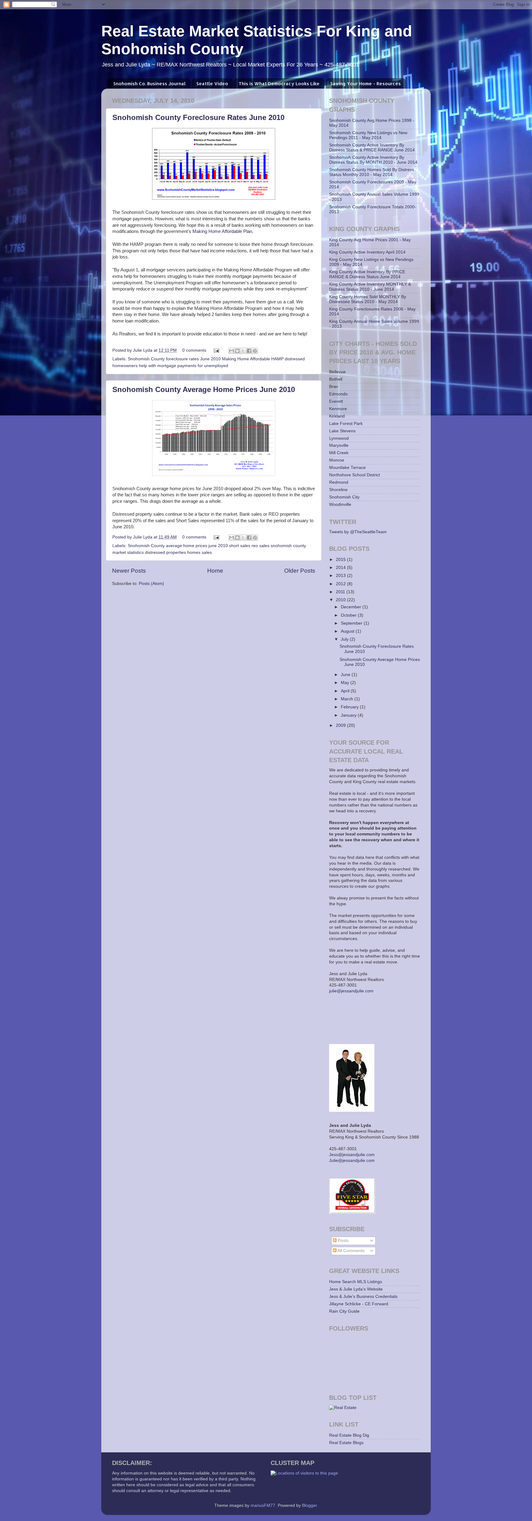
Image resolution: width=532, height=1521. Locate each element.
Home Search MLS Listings (355, 1281)
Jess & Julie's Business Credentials (363, 1296)
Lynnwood (339, 438)
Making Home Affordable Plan (222, 231)
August (348, 631)
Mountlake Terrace (347, 467)
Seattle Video (212, 83)
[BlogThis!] (237, 351)
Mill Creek (339, 452)
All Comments (351, 1250)
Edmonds (338, 394)
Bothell (335, 379)
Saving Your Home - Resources (365, 83)
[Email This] (231, 351)
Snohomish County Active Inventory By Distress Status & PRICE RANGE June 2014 (372, 147)
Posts (343, 1240)
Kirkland (337, 416)
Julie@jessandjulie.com (352, 1160)
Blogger (309, 1505)
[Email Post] (216, 350)
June (346, 674)
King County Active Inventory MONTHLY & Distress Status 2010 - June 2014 (370, 286)
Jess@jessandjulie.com (352, 1154)
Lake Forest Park (346, 423)
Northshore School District (354, 475)
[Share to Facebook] (249, 351)
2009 (341, 725)
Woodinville (340, 504)
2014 (341, 567)
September (352, 623)
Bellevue (337, 372)
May (345, 682)
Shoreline (338, 489)
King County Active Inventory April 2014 (367, 252)
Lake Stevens (342, 431)
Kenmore (338, 408)
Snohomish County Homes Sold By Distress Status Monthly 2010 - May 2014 (371, 172)
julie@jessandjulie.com (351, 991)
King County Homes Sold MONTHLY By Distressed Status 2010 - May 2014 (367, 299)
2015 (341, 559)
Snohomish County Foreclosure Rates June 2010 (198, 117)
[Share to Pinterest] (255, 351)
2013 (341, 575)
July (345, 639)
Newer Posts (129, 570)
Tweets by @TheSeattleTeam (358, 532)
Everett (336, 401)
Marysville (339, 445)
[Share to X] (243, 351)
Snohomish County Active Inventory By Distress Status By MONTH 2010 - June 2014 (373, 160)
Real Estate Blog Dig (349, 1435)
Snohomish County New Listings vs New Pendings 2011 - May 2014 (368, 135)
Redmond (338, 482)
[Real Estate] (343, 1407)
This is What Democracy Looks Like (279, 83)
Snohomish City (344, 497)
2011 (341, 592)
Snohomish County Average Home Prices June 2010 (203, 389)
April (346, 691)
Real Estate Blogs (346, 1442)
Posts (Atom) (151, 583)
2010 (341, 600)
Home (215, 570)
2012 (341, 584)
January (349, 715)
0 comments (194, 350)
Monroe (336, 460)
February (350, 707)
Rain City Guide (344, 1311)
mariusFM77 (263, 1505)
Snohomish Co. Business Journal (149, 83)
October (349, 615)
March (347, 699)
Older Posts (299, 570)
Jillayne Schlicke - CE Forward (358, 1304)
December (351, 607)
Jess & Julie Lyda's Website (356, 1289)
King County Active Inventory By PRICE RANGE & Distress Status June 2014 (367, 274)
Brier (333, 386)
